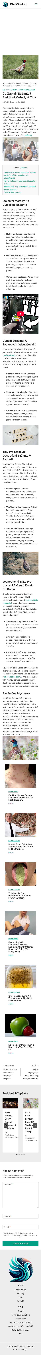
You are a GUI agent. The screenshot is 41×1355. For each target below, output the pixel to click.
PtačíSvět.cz (9, 102)
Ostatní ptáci (20, 1319)
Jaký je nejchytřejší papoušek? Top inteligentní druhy (30, 1072)
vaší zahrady (9, 355)
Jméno (7, 1216)
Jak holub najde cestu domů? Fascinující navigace (10, 1072)
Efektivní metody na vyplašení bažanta (20, 172)
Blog (20, 1334)
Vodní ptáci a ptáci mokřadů (20, 1326)
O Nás (20, 1297)
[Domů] (3, 83)
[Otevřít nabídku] (36, 4)
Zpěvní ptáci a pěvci (20, 1330)
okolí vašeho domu (12, 677)
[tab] (16, 1154)
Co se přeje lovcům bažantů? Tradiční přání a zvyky (29, 1122)
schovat (24, 168)
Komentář (8, 1184)
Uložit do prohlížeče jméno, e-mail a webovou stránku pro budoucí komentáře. (21, 1234)
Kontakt (20, 1301)
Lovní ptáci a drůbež (27, 90)
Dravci (20, 1311)
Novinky (20, 1293)
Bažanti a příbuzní (10, 90)
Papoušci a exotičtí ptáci (20, 1322)
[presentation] (10, 1103)
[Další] (35, 1125)
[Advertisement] (20, 30)
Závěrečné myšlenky (12, 192)
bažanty (28, 135)
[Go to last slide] (6, 1125)
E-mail (7, 1227)
